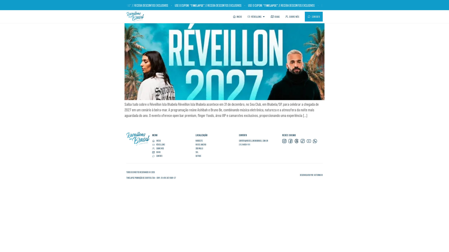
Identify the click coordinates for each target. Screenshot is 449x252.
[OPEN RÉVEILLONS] (263, 16)
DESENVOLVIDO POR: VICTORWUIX (311, 175)
